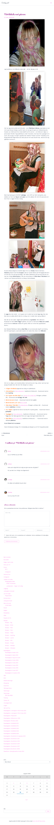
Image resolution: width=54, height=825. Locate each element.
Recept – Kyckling (10, 635)
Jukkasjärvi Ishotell (9, 591)
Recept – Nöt (8, 640)
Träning (6, 698)
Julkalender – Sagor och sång (14, 586)
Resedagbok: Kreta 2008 (11, 660)
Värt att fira (7, 708)
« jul (26, 799)
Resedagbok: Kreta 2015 (11, 665)
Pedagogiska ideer (10, 581)
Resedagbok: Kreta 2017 (11, 670)
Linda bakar (8, 605)
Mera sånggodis (19, 391)
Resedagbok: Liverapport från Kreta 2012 (15, 710)
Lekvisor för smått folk (29, 395)
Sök (4, 808)
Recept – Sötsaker (10, 648)
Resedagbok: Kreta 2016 (11, 668)
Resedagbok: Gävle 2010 (11, 655)
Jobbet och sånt (8, 579)
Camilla (10, 492)
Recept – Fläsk (9, 632)
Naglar (5, 610)
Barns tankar (7, 557)
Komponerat (7, 598)
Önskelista (6, 613)
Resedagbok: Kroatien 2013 (12, 673)
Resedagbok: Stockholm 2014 (12, 743)
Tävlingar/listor (8, 688)
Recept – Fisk (9, 630)
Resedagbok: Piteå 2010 (10, 715)
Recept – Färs (9, 627)
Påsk (5, 615)
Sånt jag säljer (9, 695)
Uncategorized (8, 703)
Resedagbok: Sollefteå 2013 (11, 723)
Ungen (5, 705)
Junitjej (10, 479)
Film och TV (7, 564)
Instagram (8, 572)
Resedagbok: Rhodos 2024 (11, 720)
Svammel (6, 685)
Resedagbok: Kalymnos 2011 (12, 657)
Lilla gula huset (8, 600)
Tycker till (6, 700)
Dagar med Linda (8, 562)
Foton (5, 567)
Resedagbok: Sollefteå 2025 (11, 733)
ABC (5, 675)
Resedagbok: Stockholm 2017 (12, 746)
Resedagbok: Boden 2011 (11, 652)
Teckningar (7, 690)
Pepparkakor (8, 595)
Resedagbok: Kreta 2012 (11, 662)
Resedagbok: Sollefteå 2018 (11, 728)
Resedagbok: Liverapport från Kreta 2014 (15, 713)
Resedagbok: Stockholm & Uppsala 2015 (14, 736)
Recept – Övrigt (9, 643)
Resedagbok (7, 650)
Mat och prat (7, 603)
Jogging (6, 588)
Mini (5, 678)
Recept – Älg (8, 622)
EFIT (6, 569)
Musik (5, 607)
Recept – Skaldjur (10, 645)
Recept (6, 620)
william (10, 464)
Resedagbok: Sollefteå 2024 (11, 731)
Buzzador (6, 559)
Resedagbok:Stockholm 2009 (12, 748)
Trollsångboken (23, 405)
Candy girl (5, 3)
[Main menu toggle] (51, 2)
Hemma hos (7, 574)
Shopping (6, 683)
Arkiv (5, 759)
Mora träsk (23, 402)
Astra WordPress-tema (39, 821)
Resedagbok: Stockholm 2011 (11, 738)
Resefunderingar (8, 680)
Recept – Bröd (9, 625)
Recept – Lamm (9, 637)
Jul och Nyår (7, 593)
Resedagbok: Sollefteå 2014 (11, 726)
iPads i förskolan (11, 583)
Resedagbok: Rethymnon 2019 (12, 718)
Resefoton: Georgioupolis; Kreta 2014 (14, 751)
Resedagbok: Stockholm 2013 (12, 741)
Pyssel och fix (7, 618)
